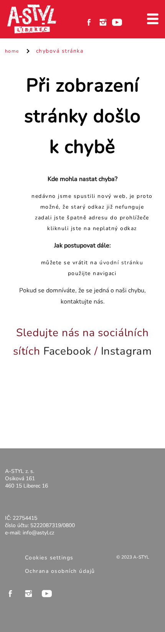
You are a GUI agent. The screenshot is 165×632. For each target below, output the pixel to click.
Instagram (126, 351)
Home (12, 51)
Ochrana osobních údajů (60, 571)
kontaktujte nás (82, 301)
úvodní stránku (121, 262)
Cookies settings (49, 557)
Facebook (67, 351)
